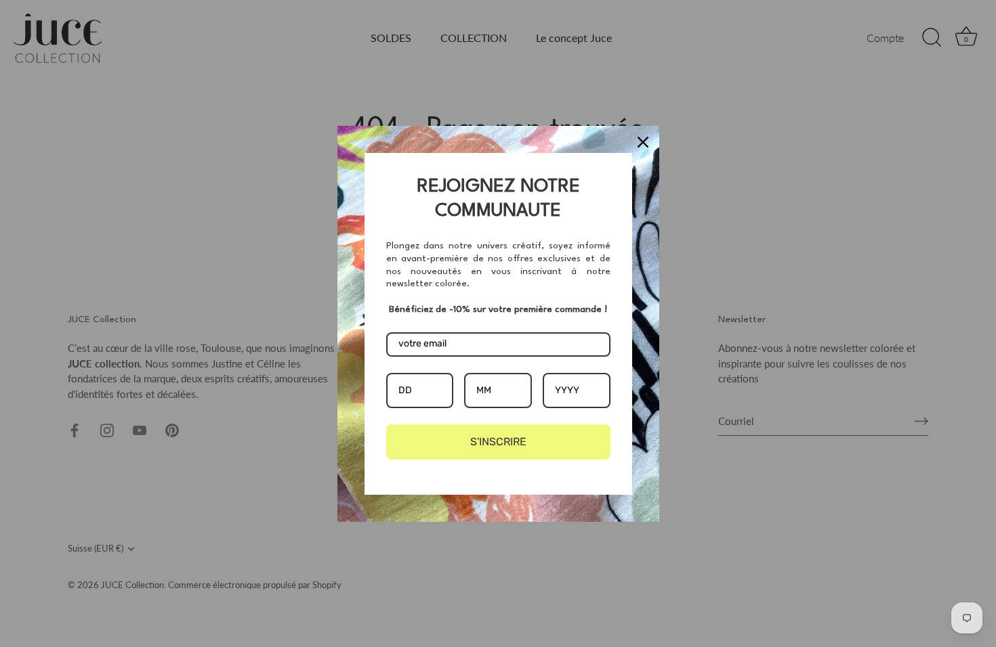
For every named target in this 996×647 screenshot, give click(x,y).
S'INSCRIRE (498, 441)
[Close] (643, 142)
